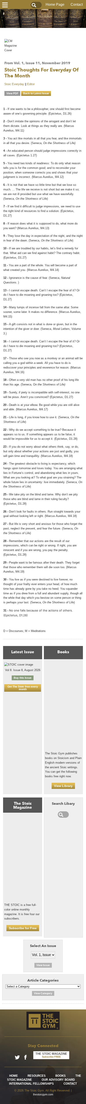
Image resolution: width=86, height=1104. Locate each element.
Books (60, 1075)
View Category (43, 993)
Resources (37, 1075)
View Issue (43, 965)
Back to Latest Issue (36, 93)
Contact (77, 4)
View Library (63, 786)
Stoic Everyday (14, 84)
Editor (31, 84)
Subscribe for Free (23, 928)
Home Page (55, 4)
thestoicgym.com (43, 1094)
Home (13, 1075)
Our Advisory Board (58, 1079)
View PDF (12, 93)
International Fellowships (31, 1083)
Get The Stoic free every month (22, 688)
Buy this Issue (23, 677)
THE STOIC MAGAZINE (51, 1055)
